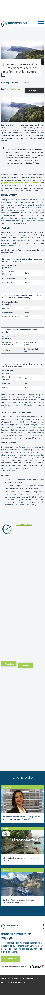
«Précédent (9, 664)
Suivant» (25, 665)
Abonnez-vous (10, 959)
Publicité (5, 982)
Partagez (33, 90)
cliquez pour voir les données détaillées (20, 182)
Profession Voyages (13, 89)
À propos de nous (18, 982)
